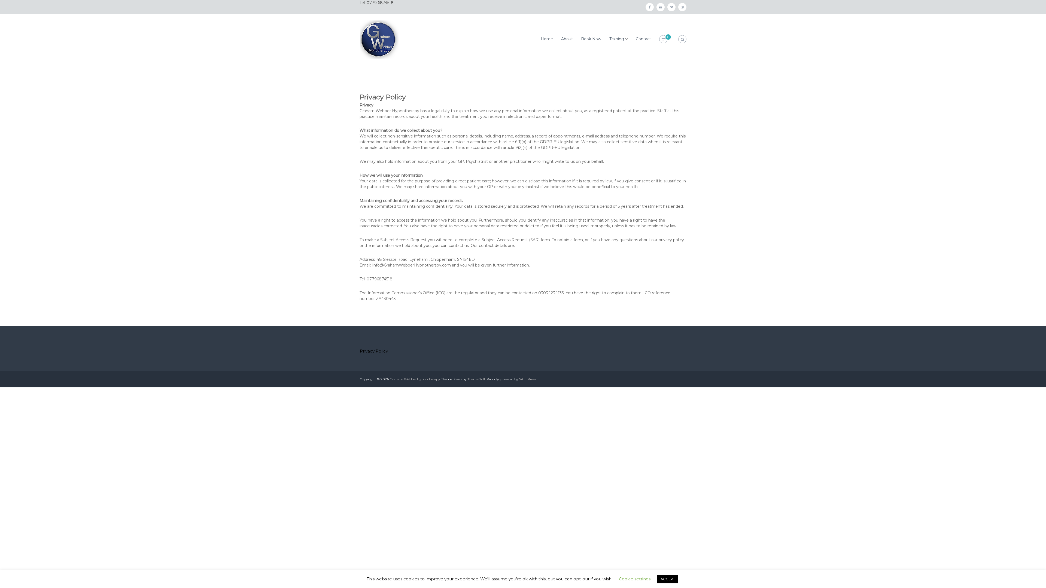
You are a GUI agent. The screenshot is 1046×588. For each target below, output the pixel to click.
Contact (643, 38)
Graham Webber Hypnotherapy (415, 379)
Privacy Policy (374, 351)
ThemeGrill (476, 379)
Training (616, 38)
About (567, 38)
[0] (663, 39)
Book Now (591, 38)
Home (547, 38)
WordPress (527, 379)
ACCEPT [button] (668, 579)
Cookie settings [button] (634, 578)
